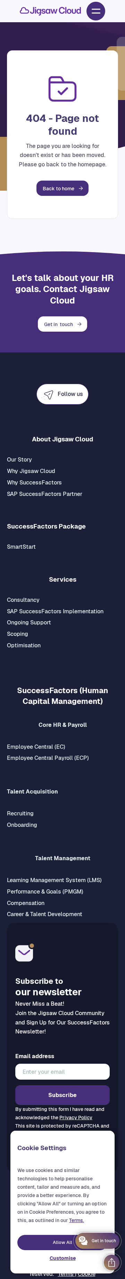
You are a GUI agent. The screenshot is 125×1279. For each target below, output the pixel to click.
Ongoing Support (29, 622)
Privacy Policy (75, 1117)
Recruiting (20, 813)
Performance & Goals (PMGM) (45, 891)
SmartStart (21, 546)
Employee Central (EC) (36, 746)
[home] (50, 11)
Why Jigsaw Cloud (31, 471)
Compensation (25, 903)
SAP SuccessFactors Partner (44, 494)
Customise (63, 1258)
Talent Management (62, 858)
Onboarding (22, 825)
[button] (95, 11)
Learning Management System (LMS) (54, 880)
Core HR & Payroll (63, 725)
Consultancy (23, 600)
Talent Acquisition (32, 791)
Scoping (17, 634)
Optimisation (24, 645)
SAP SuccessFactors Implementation (55, 611)
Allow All (62, 1242)
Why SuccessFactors (34, 482)
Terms (66, 1274)
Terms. (76, 1220)
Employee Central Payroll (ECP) (48, 758)
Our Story (19, 459)
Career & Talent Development (44, 914)
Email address (34, 1056)
